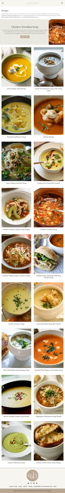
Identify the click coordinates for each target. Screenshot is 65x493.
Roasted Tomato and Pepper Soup (11, 15)
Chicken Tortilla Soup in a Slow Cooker (16, 276)
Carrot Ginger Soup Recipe (16, 89)
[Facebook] (34, 483)
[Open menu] (3, 3)
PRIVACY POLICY (18, 491)
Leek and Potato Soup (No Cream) (48, 324)
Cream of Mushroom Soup (31, 17)
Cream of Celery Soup (16, 324)
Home (20, 486)
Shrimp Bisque (48, 137)
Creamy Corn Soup (29, 15)
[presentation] (16, 67)
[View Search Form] (62, 3)
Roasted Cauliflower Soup (16, 137)
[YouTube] (28, 483)
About (25, 486)
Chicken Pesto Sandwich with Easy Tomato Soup (48, 277)
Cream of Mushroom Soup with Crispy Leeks (48, 90)
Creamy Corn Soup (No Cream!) (48, 183)
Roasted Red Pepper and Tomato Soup (49, 370)
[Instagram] (31, 483)
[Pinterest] (36, 483)
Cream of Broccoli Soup (16, 463)
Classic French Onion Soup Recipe (48, 463)
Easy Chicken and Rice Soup (16, 183)
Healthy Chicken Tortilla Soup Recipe (16, 229)
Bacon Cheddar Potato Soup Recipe (16, 416)
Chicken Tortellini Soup (48, 229)
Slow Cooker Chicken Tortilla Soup (11, 17)
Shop (54, 486)
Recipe (31, 486)
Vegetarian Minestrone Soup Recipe (48, 416)
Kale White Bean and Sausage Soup (16, 370)
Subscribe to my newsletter (43, 486)
